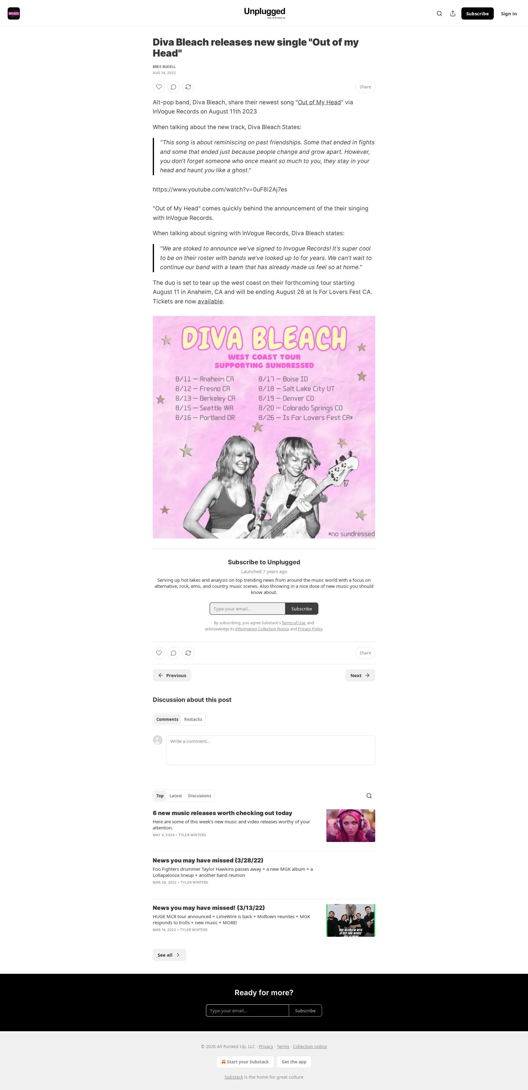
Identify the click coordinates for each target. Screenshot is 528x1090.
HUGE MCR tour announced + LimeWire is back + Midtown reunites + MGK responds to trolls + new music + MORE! (231, 919)
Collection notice (310, 1046)
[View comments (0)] (173, 87)
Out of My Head (319, 102)
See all (165, 955)
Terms (283, 1046)
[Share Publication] (453, 13)
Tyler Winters (192, 835)
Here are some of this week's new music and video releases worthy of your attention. (231, 824)
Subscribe (477, 13)
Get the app (294, 1062)
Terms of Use (293, 622)
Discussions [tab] (199, 796)
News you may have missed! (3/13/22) (209, 907)
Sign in (509, 13)
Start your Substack (248, 1062)
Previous (176, 675)
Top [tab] (159, 796)
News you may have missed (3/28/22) (208, 860)
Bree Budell (164, 67)
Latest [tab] (176, 796)
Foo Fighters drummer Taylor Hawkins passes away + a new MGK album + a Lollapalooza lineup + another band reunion (233, 872)
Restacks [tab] (193, 719)
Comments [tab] (167, 719)
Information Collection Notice (262, 629)
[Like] (159, 87)
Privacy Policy (310, 629)
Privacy (266, 1046)
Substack (234, 1077)
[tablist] (179, 719)
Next (356, 675)
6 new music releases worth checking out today (222, 813)
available (210, 301)
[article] (264, 828)
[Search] (439, 13)
